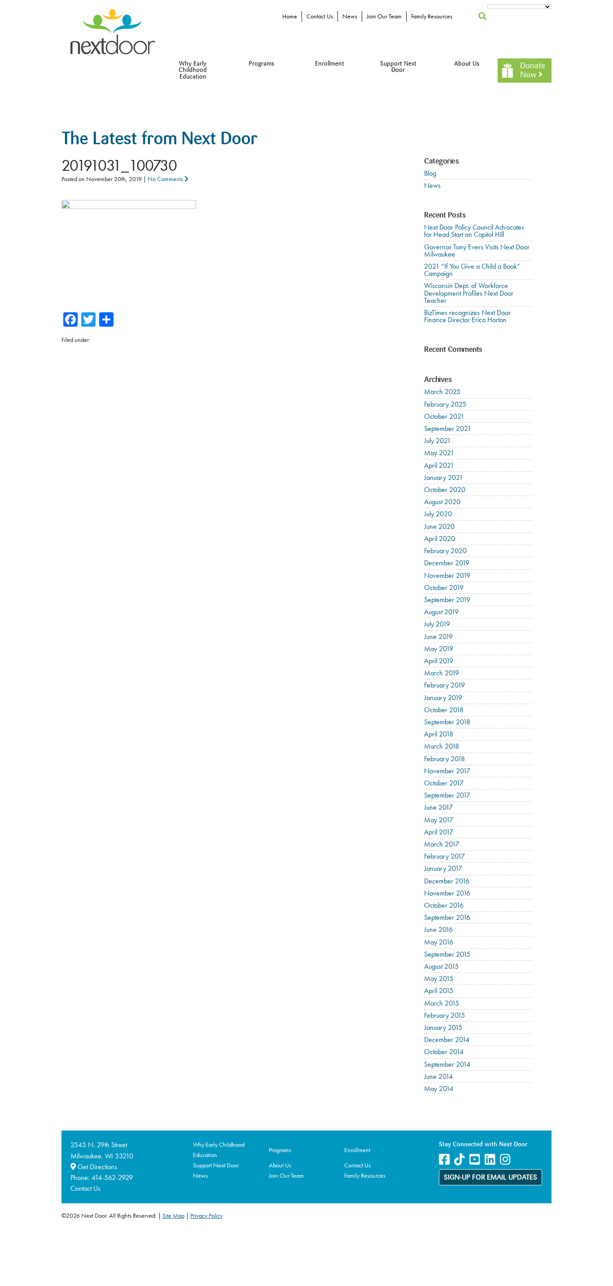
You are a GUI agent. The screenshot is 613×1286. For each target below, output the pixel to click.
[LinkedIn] (490, 1159)
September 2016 (447, 917)
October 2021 (444, 416)
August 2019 (441, 611)
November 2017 (447, 771)
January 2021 (443, 477)
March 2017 (441, 844)
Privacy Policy (206, 1215)
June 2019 (438, 636)
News (349, 16)
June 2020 (439, 526)
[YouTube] (474, 1159)
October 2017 (444, 783)
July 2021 (437, 440)
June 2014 (438, 1076)
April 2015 (438, 990)
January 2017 (443, 868)
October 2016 (444, 905)
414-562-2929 (112, 1177)
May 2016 (438, 942)
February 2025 (445, 404)
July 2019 (437, 624)
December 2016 (446, 881)
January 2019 (443, 697)
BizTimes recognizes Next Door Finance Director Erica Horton (467, 316)
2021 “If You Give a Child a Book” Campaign (472, 270)
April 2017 (438, 832)
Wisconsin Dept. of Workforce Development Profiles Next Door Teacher (468, 293)
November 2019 (447, 575)
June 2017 (438, 807)
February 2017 (444, 856)
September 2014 (447, 1064)
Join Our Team (384, 16)
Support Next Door (398, 67)
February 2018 (444, 758)
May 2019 (438, 648)
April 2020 (439, 538)
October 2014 (444, 1051)
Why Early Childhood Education (193, 70)
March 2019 (441, 673)
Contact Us (319, 16)
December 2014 (446, 1039)
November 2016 (447, 893)
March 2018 (441, 746)
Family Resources (431, 16)
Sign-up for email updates (490, 1177)
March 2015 (441, 1003)
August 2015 (441, 966)
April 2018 (438, 734)
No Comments (166, 179)
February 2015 (444, 1015)
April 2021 (439, 465)
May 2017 (438, 820)
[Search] (482, 16)
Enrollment (329, 64)
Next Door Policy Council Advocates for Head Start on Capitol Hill (474, 230)
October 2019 (444, 587)
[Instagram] (505, 1159)
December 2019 (446, 563)
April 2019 (438, 660)
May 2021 (439, 452)
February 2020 (445, 550)
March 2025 (442, 391)
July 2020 (438, 514)
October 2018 (444, 709)
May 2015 (438, 978)
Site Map (173, 1215)
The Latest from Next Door (159, 140)
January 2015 (443, 1027)
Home (289, 16)
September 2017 (447, 795)
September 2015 (447, 954)
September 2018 (447, 722)
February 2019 (444, 685)
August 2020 (442, 501)
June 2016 (438, 929)
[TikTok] (459, 1159)
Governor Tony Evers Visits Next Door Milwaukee (477, 250)
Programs (261, 64)
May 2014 (438, 1088)
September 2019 (447, 599)
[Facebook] (444, 1159)
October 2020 (444, 489)
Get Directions (96, 1166)
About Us (466, 64)
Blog (430, 173)
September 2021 (447, 428)
